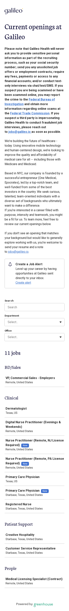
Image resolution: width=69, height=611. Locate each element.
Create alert (23, 282)
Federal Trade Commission (29, 113)
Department (12, 315)
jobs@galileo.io (19, 132)
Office (8, 330)
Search (9, 300)
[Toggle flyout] (60, 322)
